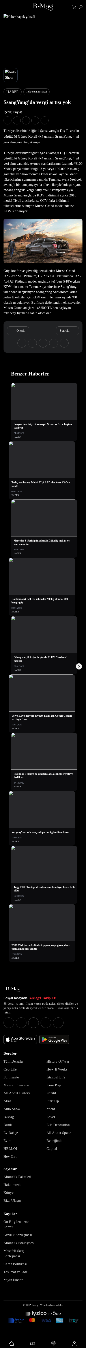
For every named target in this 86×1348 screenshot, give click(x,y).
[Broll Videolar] (53, 1343)
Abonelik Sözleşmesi (19, 1243)
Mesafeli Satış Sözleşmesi (14, 1253)
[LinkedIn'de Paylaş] (35, 120)
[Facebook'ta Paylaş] (7, 120)
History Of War (58, 1061)
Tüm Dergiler (14, 1061)
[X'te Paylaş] (17, 120)
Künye (8, 1193)
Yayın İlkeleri (14, 1280)
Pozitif (51, 1093)
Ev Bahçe (11, 1133)
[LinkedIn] (46, 1022)
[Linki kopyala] (45, 120)
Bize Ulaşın (12, 1200)
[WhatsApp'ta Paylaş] (26, 120)
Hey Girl (10, 1156)
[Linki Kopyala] (64, 343)
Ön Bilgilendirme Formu (16, 1224)
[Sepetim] (74, 7)
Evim (7, 1141)
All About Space (59, 1133)
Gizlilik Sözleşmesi (18, 1235)
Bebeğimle (54, 1141)
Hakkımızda (12, 1185)
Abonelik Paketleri (17, 1177)
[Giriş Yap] (74, 1343)
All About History (17, 1093)
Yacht (51, 1109)
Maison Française (16, 1085)
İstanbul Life (56, 1077)
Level (51, 1117)
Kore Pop (54, 1085)
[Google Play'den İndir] (54, 1039)
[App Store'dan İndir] (20, 1039)
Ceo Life (10, 1069)
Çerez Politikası (15, 1264)
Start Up (53, 1101)
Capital (52, 1148)
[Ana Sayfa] (13, 989)
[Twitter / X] (33, 1022)
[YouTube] (21, 1022)
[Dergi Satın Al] (33, 1343)
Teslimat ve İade (16, 1272)
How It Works (57, 1069)
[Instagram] (9, 1022)
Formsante (11, 1077)
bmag (35, 1305)
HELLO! (10, 1148)
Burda (8, 1125)
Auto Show (12, 1109)
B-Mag (9, 1117)
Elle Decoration (58, 1125)
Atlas (7, 1101)
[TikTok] (58, 1022)
